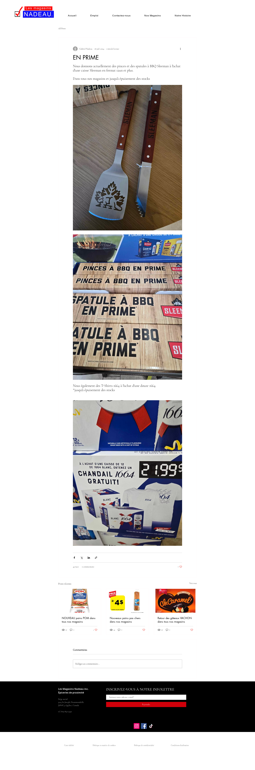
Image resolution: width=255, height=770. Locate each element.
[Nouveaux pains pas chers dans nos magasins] (127, 601)
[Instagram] (136, 726)
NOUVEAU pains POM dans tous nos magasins (78, 619)
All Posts (62, 28)
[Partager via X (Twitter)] (81, 557)
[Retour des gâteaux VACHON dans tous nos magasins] (175, 601)
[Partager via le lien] (96, 557)
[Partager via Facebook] (74, 557)
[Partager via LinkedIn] (88, 557)
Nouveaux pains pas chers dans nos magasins (125, 619)
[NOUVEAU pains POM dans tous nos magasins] (79, 601)
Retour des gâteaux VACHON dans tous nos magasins (175, 619)
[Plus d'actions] (180, 49)
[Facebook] (144, 726)
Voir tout (193, 583)
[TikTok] (151, 726)
